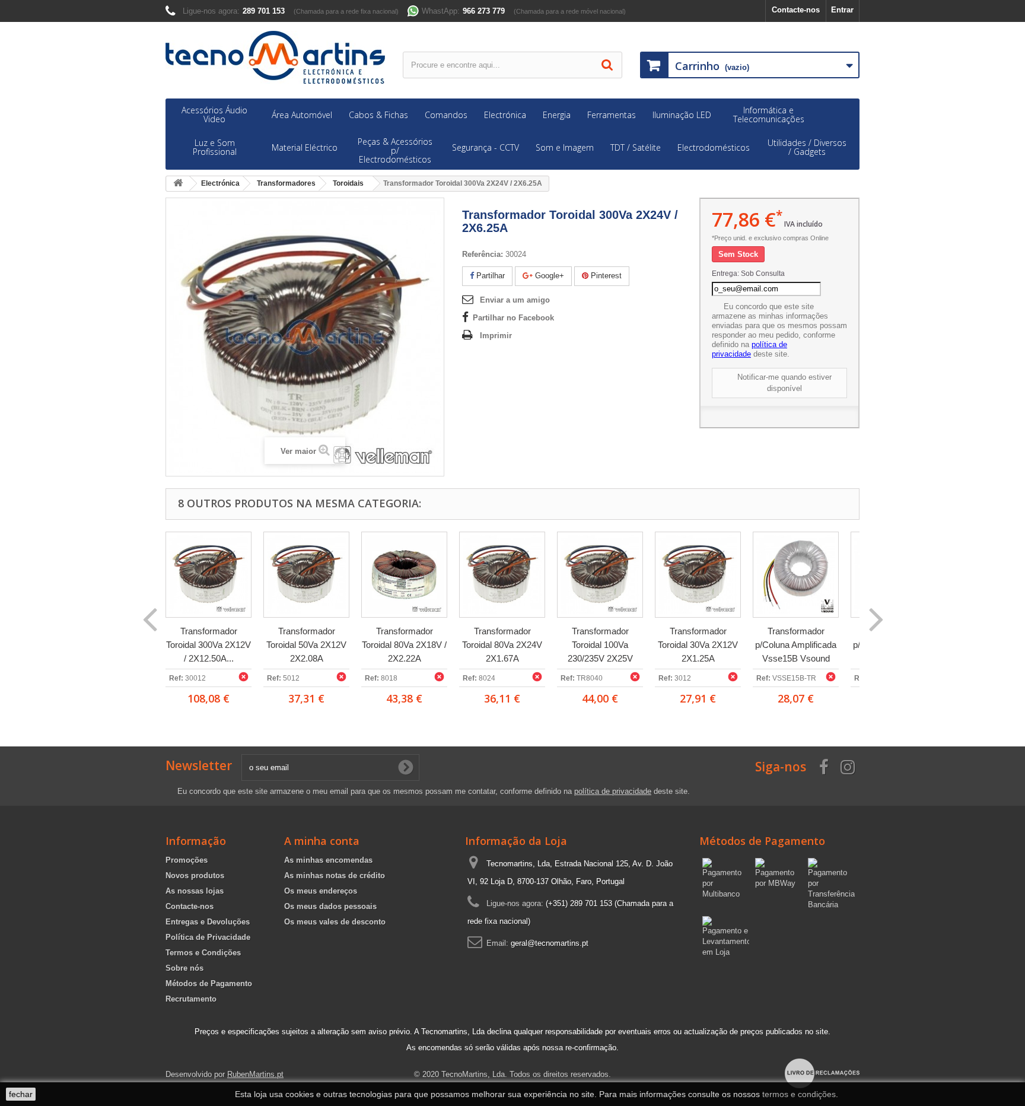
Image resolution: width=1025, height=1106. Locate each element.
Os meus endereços (320, 890)
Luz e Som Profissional (215, 147)
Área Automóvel (302, 114)
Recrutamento (191, 998)
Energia (557, 114)
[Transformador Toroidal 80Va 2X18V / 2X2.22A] (404, 575)
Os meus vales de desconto (335, 921)
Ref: (176, 678)
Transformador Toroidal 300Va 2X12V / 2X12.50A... (208, 644)
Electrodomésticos (713, 147)
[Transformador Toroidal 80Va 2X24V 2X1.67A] (502, 575)
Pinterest (605, 275)
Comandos (446, 114)
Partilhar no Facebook (513, 317)
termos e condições (799, 1094)
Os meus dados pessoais (330, 906)
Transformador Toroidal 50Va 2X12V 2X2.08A (306, 644)
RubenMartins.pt (255, 1074)
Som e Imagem (565, 147)
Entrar (842, 9)
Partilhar (489, 275)
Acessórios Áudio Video (214, 114)
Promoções (186, 860)
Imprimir (496, 335)
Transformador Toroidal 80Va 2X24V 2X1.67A (502, 644)
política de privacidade (749, 349)
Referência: (482, 254)
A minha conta (321, 841)
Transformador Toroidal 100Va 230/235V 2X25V (600, 644)
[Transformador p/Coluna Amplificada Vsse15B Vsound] (796, 575)
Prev (149, 618)
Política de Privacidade (207, 937)
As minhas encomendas (328, 860)
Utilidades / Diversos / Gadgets (807, 147)
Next (875, 618)
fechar (21, 1094)
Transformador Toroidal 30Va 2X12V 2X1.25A (698, 644)
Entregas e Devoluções (207, 921)
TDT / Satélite (635, 147)
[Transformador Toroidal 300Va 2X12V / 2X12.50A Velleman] (208, 575)
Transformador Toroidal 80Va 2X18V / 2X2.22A (404, 644)
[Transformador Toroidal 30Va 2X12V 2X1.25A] (698, 575)
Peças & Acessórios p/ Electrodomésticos (395, 150)
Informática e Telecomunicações (768, 114)
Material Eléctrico (305, 147)
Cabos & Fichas (378, 114)
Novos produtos (194, 875)
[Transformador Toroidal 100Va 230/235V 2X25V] (600, 575)
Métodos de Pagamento (208, 983)
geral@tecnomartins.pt (549, 943)
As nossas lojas (194, 890)
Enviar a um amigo (515, 299)
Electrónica (505, 114)
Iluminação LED (681, 114)
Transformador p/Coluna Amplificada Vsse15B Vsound (795, 644)
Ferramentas (611, 114)
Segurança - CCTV (485, 147)
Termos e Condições (203, 952)
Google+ (548, 275)
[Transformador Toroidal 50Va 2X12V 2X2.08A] (306, 575)
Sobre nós (184, 968)
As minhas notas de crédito (334, 875)
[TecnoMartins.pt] (275, 57)
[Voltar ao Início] (178, 183)
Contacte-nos (796, 9)
